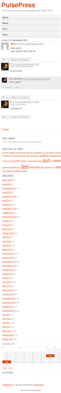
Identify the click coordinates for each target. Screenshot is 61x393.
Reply (14, 59)
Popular (5, 129)
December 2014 (9, 208)
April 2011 (6, 326)
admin (13, 43)
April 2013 (6, 245)
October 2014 (8, 212)
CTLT (43, 152)
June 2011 (6, 318)
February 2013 (8, 253)
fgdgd (6, 156)
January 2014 (8, 233)
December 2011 (9, 298)
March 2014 (7, 229)
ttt (54, 167)
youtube (24, 171)
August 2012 (7, 273)
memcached (52, 156)
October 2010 (8, 339)
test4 (37, 167)
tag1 (51, 161)
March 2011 (7, 331)
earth (56, 152)
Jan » (10, 367)
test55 (42, 167)
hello (24, 156)
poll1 (17, 160)
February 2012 (8, 290)
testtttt (47, 167)
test (25, 166)
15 (50, 355)
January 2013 (8, 257)
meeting (44, 155)
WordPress (39, 384)
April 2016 (6, 192)
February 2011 (8, 335)
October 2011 (8, 306)
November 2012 (9, 265)
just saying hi (34, 156)
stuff (46, 160)
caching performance (17, 152)
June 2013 (6, 241)
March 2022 (7, 180)
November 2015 (9, 196)
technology (13, 167)
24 (7, 362)
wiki (3, 171)
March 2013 (7, 249)
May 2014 (6, 220)
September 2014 (9, 216)
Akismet (38, 390)
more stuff (10, 161)
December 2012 (9, 261)
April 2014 (6, 224)
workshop (17, 171)
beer (7, 152)
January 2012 (8, 294)
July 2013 (6, 237)
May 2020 (6, 184)
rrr (27, 161)
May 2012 (6, 286)
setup (34, 161)
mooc (4, 161)
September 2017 (9, 188)
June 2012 (6, 282)
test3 (31, 167)
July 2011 (6, 314)
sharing (39, 161)
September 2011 (9, 310)
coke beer (29, 152)
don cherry (50, 152)
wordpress (9, 171)
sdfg (30, 161)
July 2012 (6, 278)
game (10, 156)
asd (3, 152)
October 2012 (8, 269)
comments (37, 152)
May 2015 (6, 200)
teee (19, 167)
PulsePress (18, 4)
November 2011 (9, 302)
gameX (15, 156)
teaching (5, 167)
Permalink (24, 59)
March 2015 (7, 204)
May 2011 (6, 322)
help (27, 156)
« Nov (4, 367)
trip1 (51, 167)
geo (20, 156)
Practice (23, 161)
